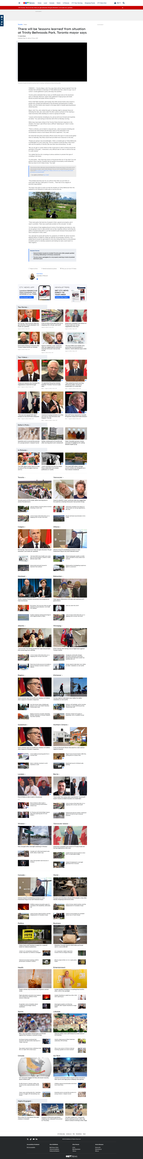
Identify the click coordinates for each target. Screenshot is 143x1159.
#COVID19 (70, 170)
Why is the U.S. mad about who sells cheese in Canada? (28, 1118)
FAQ (74, 1133)
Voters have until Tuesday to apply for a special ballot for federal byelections (33, 946)
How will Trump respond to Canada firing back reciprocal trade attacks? (76, 415)
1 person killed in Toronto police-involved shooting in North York (40, 507)
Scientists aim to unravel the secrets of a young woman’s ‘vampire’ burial (28, 442)
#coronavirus (64, 170)
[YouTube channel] (34, 1139)
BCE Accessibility (31, 1147)
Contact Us (69, 1133)
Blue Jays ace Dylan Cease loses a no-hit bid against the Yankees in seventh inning (32, 1034)
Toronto (20, 24)
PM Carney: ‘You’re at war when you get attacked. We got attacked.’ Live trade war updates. (28, 325)
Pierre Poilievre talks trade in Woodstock (30, 797)
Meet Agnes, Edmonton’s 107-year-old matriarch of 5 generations (68, 599)
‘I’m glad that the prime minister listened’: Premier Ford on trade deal (51, 384)
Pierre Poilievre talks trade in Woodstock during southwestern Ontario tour (38, 804)
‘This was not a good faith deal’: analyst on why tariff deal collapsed (28, 415)
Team (84, 1133)
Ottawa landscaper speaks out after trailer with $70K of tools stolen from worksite (75, 557)
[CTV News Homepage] (28, 3)
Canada (51, 3)
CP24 (73, 1147)
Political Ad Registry (54, 1151)
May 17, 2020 (46, 175)
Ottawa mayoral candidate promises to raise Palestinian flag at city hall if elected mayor (66, 550)
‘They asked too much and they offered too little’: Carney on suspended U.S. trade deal (74, 384)
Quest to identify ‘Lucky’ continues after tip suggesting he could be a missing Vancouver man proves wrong (51, 348)
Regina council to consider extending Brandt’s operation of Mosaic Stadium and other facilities (40, 715)
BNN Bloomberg (76, 1149)
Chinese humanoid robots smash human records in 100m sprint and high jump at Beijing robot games (70, 1078)
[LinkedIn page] (37, 1139)
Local (45, 3)
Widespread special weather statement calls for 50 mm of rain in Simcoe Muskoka (76, 814)
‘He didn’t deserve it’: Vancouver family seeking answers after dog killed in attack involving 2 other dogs (76, 1119)
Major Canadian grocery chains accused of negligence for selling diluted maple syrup (75, 443)
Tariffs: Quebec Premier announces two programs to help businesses (33, 599)
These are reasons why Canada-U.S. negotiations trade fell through (29, 383)
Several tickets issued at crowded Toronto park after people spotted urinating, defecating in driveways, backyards (53, 253)
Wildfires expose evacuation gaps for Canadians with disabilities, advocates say (40, 906)
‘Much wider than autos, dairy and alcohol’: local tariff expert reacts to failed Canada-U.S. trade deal (69, 797)
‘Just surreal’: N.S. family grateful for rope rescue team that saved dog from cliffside (34, 649)
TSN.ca (74, 1151)
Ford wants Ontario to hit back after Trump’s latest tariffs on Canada (28, 346)
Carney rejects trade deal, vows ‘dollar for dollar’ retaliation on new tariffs (67, 698)
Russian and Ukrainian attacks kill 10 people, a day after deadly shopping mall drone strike (70, 898)
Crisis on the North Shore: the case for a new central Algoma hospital (68, 748)
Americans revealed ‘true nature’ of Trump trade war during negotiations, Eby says (75, 325)
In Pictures (66, 3)
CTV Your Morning (77, 3)
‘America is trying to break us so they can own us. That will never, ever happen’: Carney (52, 416)
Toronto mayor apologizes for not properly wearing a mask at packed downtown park (54, 257)
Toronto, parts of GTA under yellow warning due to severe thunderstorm (32, 501)
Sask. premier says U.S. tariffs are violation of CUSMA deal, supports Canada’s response (34, 698)
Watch (58, 3)
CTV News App (61, 1133)
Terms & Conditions (54, 1149)
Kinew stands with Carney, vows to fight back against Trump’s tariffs (69, 649)
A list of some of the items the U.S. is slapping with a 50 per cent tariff (52, 324)
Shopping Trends (90, 3)
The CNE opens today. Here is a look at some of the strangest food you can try (29, 468)
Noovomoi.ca (98, 1149)
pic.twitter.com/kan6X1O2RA (37, 172)
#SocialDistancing (39, 170)
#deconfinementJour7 (55, 170)
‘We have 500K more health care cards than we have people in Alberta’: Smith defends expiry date (75, 347)
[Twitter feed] (28, 1139)
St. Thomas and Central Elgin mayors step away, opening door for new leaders (40, 814)
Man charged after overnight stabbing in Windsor (32, 846)
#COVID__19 (47, 170)
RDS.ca (97, 1151)
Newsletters (79, 1133)
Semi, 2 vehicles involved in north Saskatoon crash (39, 764)
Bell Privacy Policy (54, 1147)
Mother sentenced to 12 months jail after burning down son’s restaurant (52, 442)
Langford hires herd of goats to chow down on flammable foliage (75, 853)
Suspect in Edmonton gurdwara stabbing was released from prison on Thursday (51, 1119)
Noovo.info (97, 1147)
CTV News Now (101, 3)
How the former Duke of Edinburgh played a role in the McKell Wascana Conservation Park (39, 706)
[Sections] (19, 2)
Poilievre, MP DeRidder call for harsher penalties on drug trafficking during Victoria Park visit (76, 706)
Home (39, 3)
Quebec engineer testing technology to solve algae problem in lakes (40, 615)
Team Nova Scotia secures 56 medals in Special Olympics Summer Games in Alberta (40, 666)
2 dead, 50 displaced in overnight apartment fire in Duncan (74, 863)
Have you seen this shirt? (72, 605)
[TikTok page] (31, 1139)
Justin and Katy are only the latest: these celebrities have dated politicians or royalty (51, 468)
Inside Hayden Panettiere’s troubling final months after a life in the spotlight (69, 990)
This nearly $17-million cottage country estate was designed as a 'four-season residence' (75, 468)
